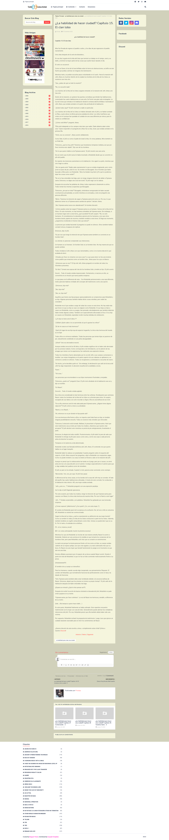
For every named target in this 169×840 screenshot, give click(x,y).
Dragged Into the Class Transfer (43, 769)
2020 (38, 113)
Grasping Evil (43, 778)
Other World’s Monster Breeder (43, 813)
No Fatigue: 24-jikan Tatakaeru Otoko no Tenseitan (43, 810)
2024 (38, 101)
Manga (43, 799)
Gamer (43, 775)
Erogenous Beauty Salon (43, 772)
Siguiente (90, 634)
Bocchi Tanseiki (43, 757)
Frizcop (58, 31)
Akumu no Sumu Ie (43, 749)
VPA (43, 822)
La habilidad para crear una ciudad (74, 16)
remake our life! (43, 831)
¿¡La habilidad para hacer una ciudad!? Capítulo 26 (83, 722)
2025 (38, 98)
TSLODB (43, 819)
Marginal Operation (43, 802)
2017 (38, 122)
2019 (38, 116)
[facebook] (135, 1)
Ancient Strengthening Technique (43, 754)
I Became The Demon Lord (43, 787)
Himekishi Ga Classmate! (43, 781)
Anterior (78, 634)
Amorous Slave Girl (43, 752)
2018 (38, 119)
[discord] (145, 1)
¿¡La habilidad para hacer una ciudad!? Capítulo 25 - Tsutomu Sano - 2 (104, 723)
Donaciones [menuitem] (91, 7)
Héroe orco (43, 784)
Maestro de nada (43, 796)
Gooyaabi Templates (53, 837)
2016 (38, 125)
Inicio (144, 836)
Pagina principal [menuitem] (58, 7)
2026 (38, 96)
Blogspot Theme (33, 837)
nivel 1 (43, 828)
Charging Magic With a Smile (43, 760)
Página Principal (59, 16)
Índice (84, 634)
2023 (38, 104)
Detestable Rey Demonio (43, 766)
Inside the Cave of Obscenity (43, 790)
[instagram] (142, 1)
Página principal (29, 1)
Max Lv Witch (43, 804)
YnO (43, 825)
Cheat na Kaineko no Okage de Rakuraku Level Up (43, 763)
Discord (63, 631)
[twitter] (138, 1)
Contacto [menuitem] (82, 7)
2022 (38, 107)
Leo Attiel (43, 793)
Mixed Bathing (43, 807)
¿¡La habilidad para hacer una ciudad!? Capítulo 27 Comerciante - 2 (63, 723)
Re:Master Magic (43, 816)
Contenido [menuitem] (71, 7)
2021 (38, 110)
